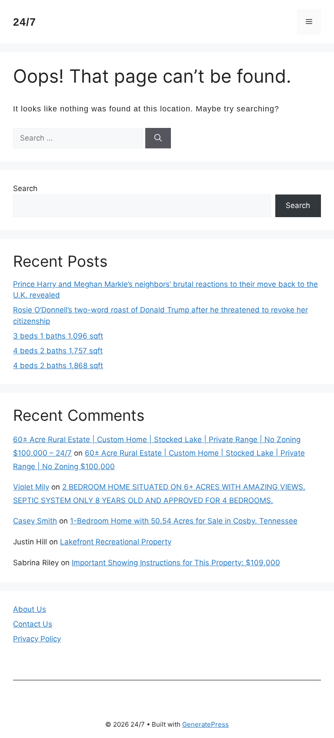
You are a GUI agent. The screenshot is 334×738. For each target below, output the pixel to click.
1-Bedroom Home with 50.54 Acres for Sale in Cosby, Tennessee (183, 521)
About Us (29, 609)
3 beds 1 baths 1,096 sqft (58, 336)
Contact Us (32, 624)
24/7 (24, 22)
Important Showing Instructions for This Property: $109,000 (176, 562)
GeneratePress (205, 724)
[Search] (158, 138)
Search (25, 188)
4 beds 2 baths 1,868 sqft (58, 365)
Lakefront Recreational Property (115, 541)
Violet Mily (31, 487)
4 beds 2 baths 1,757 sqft (58, 350)
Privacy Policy (37, 638)
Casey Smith (35, 521)
